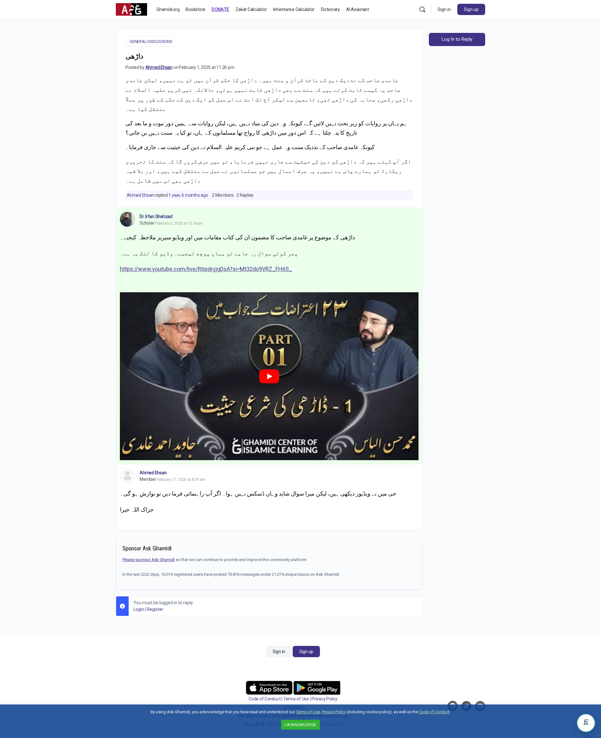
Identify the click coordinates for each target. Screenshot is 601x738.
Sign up (471, 9)
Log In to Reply (457, 39)
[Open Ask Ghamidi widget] (586, 723)
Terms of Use (296, 698)
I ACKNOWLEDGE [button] (300, 724)
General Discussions (151, 41)
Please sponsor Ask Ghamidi (148, 559)
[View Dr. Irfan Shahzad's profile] (127, 219)
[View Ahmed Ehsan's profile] (127, 475)
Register (155, 609)
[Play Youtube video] (269, 376)
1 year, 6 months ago (188, 195)
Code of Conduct (264, 698)
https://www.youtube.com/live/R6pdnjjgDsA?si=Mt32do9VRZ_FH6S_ (206, 269)
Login (138, 609)
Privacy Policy (324, 698)
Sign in (444, 9)
